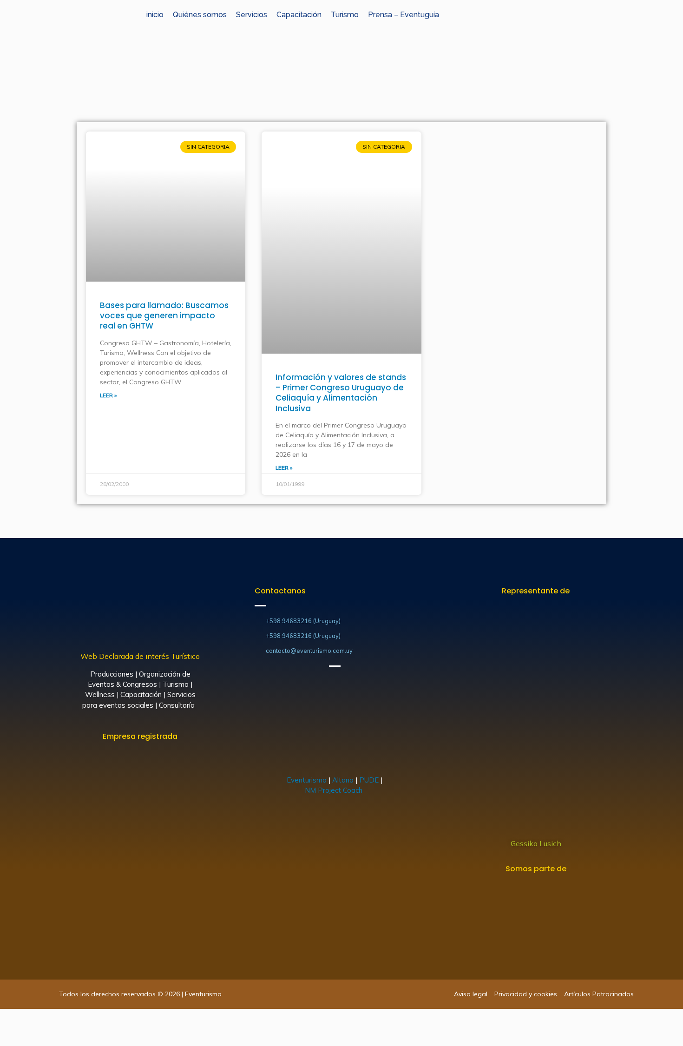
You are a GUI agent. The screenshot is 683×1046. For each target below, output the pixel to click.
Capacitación (299, 14)
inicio (155, 14)
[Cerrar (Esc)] (9, 1018)
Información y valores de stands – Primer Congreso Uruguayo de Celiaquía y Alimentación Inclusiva (341, 393)
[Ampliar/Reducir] (70, 1018)
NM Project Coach (334, 790)
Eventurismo (307, 780)
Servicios (251, 14)
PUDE (369, 780)
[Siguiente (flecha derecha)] (29, 1036)
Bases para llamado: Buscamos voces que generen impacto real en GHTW (164, 315)
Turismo (345, 14)
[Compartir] (29, 1018)
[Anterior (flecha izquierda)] (9, 1036)
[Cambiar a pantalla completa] (50, 1018)
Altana (343, 780)
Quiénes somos (200, 14)
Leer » (108, 395)
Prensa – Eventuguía (403, 14)
